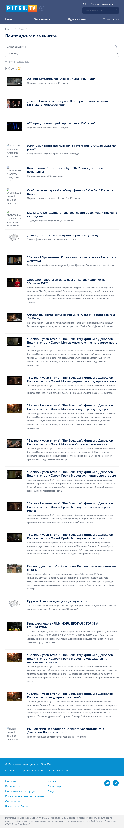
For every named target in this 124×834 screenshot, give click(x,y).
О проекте (10, 770)
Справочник (12, 801)
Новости (10, 19)
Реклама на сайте (58, 770)
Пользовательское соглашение (24, 796)
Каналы (52, 781)
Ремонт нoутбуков (16, 806)
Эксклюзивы (42, 19)
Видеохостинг (14, 786)
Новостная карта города (20, 791)
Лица (51, 791)
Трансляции (111, 19)
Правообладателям (32, 770)
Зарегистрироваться (102, 4)
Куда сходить (77, 19)
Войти (85, 4)
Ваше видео (55, 786)
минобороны (23, 61)
